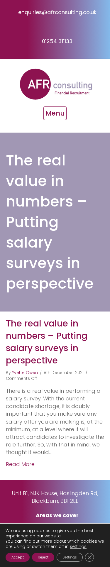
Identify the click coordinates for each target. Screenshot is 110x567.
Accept (17, 557)
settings (78, 546)
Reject (43, 557)
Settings (69, 557)
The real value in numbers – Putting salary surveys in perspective (46, 342)
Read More (20, 464)
